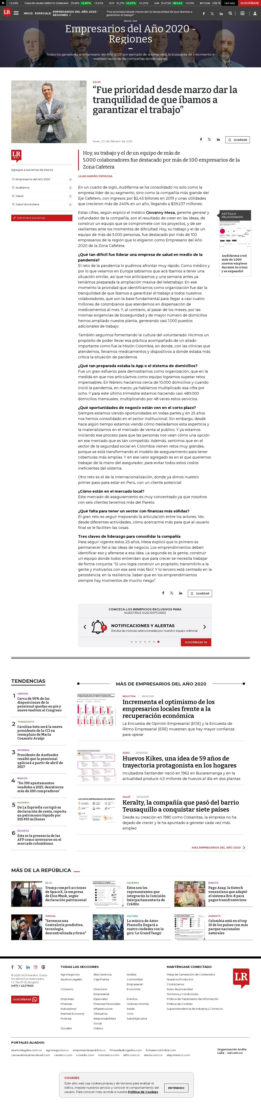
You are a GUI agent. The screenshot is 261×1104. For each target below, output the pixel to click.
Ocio (130, 1013)
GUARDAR (240, 139)
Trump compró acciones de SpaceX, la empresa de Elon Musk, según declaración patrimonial (66, 894)
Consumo (67, 989)
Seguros (23, 830)
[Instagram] (37, 968)
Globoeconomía (138, 1003)
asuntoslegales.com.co (26, 1050)
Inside (131, 1008)
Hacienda (23, 750)
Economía (133, 989)
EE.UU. (49, 882)
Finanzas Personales (107, 1003)
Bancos (22, 778)
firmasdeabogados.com (126, 1050)
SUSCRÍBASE (249, 3)
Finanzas (66, 1003)
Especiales (101, 999)
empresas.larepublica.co (89, 1050)
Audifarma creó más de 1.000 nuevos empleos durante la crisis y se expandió (235, 263)
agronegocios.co (57, 1050)
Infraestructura (103, 1008)
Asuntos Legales (71, 979)
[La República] (7, 13)
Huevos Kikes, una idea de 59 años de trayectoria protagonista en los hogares (180, 762)
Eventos (132, 999)
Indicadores (68, 1008)
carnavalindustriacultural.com (30, 1055)
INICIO (28, 13)
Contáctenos (175, 984)
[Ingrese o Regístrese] (255, 13)
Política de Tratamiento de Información (192, 999)
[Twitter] (212, 14)
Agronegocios (70, 974)
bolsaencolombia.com (161, 1050)
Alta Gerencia (103, 974)
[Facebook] (204, 14)
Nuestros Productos (180, 979)
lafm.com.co (131, 1055)
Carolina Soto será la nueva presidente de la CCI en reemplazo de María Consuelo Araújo (39, 733)
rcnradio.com (85, 1055)
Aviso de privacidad (180, 989)
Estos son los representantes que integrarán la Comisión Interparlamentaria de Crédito (146, 896)
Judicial (50, 916)
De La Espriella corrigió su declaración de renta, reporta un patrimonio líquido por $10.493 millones (41, 813)
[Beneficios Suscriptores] (242, 13)
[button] (83, 627)
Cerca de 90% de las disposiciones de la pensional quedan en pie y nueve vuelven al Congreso (39, 704)
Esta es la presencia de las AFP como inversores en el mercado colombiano (39, 839)
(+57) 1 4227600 (22, 985)
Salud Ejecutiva (137, 1018)
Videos (98, 1028)
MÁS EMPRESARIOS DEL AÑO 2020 (216, 847)
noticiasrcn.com (108, 1055)
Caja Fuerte (101, 979)
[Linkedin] (218, 140)
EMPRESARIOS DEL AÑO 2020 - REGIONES (75, 13)
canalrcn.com (63, 1055)
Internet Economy (72, 1013)
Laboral (22, 693)
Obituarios (100, 1013)
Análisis (131, 974)
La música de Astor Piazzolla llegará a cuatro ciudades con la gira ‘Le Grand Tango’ (145, 927)
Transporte (25, 721)
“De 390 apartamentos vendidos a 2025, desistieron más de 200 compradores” (40, 787)
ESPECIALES (44, 13)
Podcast (66, 1018)
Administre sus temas (31, 217)
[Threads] (45, 968)
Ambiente (214, 916)
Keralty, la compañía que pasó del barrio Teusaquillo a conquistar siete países (181, 806)
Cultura (132, 916)
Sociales (66, 1028)
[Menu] (17, 12)
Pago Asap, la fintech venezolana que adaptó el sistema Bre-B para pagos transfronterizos (227, 894)
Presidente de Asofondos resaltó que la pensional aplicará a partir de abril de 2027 (40, 761)
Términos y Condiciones (182, 994)
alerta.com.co (153, 1055)
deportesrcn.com (178, 1055)
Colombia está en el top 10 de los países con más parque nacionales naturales (228, 927)
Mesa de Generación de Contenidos (191, 974)
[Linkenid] (221, 14)
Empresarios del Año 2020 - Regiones (130, 34)
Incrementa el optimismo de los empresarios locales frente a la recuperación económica (169, 709)
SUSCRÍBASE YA (196, 642)
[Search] (230, 13)
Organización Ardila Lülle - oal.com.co (232, 1051)
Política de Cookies (143, 1092)
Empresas (67, 999)
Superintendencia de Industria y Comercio (195, 1008)
